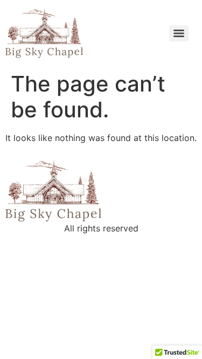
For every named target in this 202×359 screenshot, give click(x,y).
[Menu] (179, 33)
